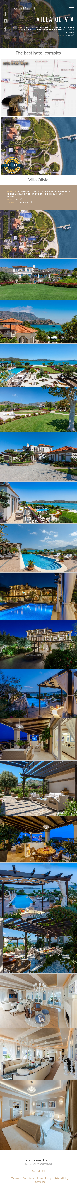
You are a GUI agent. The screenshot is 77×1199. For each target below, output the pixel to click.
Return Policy (61, 1178)
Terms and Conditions (22, 1178)
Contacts (40, 1182)
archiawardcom (38, 1160)
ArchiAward (24, 8)
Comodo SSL (38, 1171)
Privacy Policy (44, 1178)
